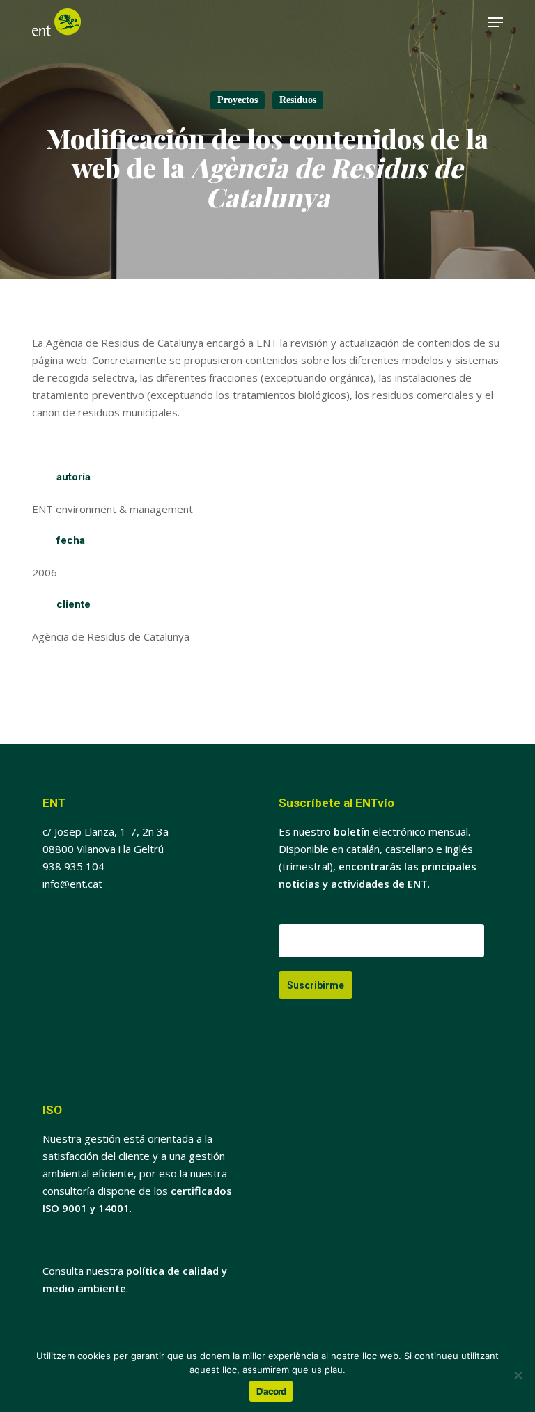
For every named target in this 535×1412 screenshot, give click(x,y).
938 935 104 (73, 866)
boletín (352, 831)
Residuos (297, 100)
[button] (495, 22)
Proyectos (237, 100)
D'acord (271, 1391)
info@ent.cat (72, 884)
